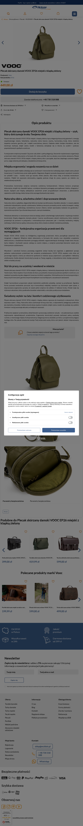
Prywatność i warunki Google (43, 406)
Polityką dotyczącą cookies (54, 402)
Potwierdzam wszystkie (58, 430)
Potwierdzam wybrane (24, 430)
